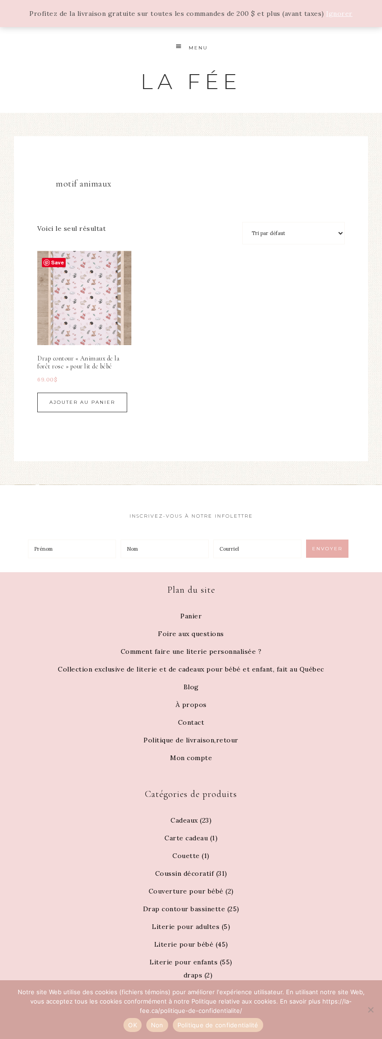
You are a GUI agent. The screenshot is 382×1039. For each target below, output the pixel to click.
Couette (186, 856)
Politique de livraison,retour (191, 740)
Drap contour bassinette (184, 909)
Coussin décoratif (184, 873)
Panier (191, 616)
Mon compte (191, 758)
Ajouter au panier (82, 402)
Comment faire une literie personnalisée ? (191, 651)
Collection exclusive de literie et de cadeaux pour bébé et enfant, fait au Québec (191, 669)
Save (57, 262)
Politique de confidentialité (218, 1025)
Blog (191, 687)
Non (157, 1025)
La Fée (191, 81)
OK (132, 1025)
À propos (191, 704)
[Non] (370, 1009)
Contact (191, 722)
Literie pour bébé (184, 944)
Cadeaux (184, 820)
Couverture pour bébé (186, 891)
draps (193, 975)
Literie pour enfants (184, 962)
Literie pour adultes (185, 926)
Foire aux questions (191, 634)
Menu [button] (198, 48)
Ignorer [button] (339, 13)
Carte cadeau (186, 838)
